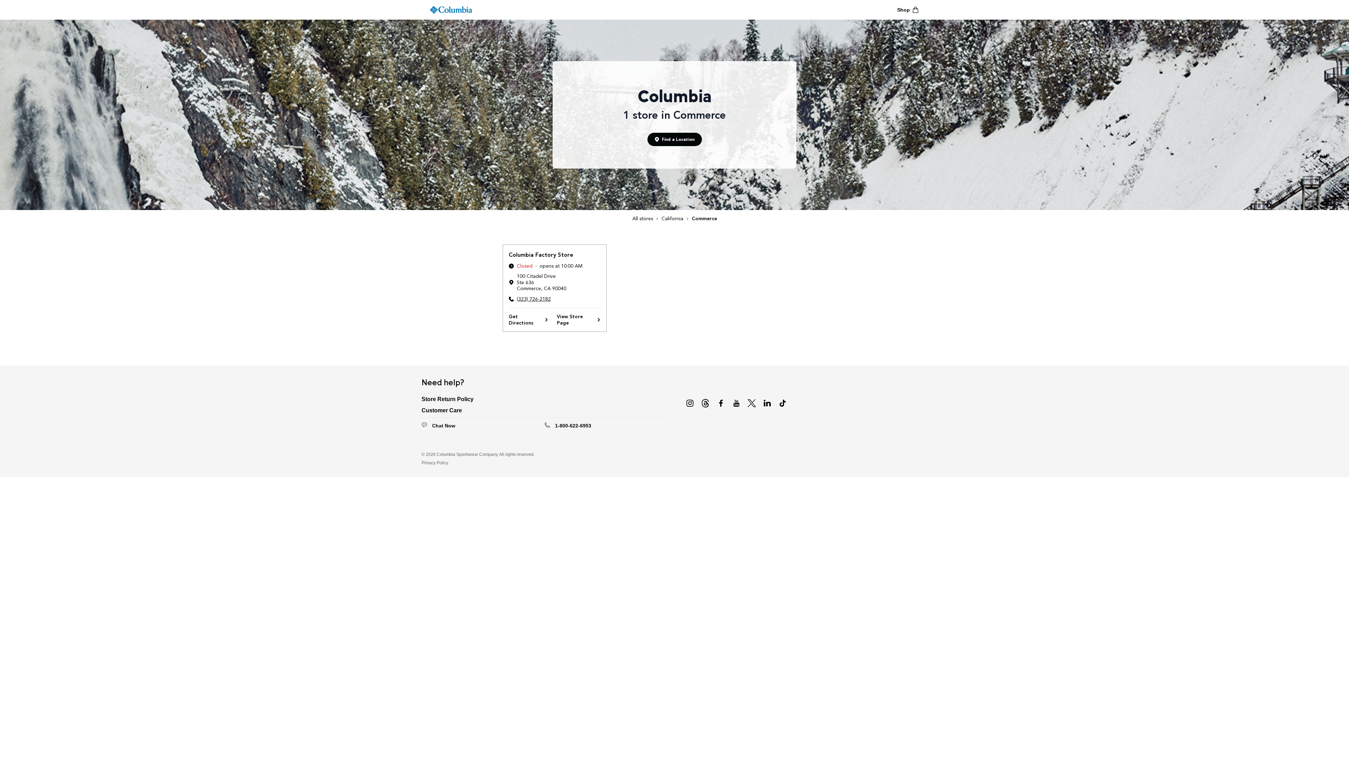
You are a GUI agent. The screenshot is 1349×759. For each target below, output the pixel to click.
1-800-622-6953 (573, 425)
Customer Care (442, 410)
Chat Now (443, 425)
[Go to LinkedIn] (767, 403)
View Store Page (570, 320)
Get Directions (521, 320)
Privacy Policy (435, 462)
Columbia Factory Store (541, 254)
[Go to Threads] (705, 403)
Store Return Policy (448, 399)
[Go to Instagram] (690, 403)
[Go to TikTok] (782, 403)
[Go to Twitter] (752, 403)
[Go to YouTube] (736, 403)
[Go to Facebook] (721, 403)
